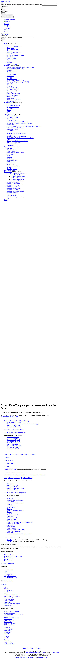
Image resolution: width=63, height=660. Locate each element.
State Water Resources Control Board (17, 173)
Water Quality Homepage (13, 426)
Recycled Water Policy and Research (16, 133)
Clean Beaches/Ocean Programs (15, 503)
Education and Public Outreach (15, 510)
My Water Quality (12, 195)
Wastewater (10, 525)
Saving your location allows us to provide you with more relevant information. (21, 4)
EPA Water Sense (8, 555)
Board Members (11, 45)
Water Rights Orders (12, 489)
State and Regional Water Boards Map (14, 429)
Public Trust (10, 163)
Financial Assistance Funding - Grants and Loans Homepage (23, 424)
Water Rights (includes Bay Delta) (16, 529)
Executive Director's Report (14, 52)
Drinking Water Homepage (14, 422)
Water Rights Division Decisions (15, 488)
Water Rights (7, 146)
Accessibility (7, 632)
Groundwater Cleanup (13, 120)
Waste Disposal (11, 526)
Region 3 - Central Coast (13, 185)
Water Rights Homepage (13, 425)
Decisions (9, 158)
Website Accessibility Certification (31, 648)
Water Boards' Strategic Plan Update (13, 472)
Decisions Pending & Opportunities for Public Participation (13, 613)
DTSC (35, 657)
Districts (9, 110)
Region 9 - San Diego (13, 194)
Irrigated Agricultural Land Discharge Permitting (19, 123)
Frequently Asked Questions (11, 617)
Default (3, 9)
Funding (9, 512)
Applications (10, 154)
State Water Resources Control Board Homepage (16, 421)
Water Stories (7, 27)
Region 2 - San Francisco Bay (15, 183)
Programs (7, 65)
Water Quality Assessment (14, 99)
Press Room (7, 457)
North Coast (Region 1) (13, 437)
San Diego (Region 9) (13, 448)
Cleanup (9, 504)
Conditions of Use (8, 629)
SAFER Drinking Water (13, 93)
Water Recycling (11, 528)
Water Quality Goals (12, 144)
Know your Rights (9, 574)
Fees (8, 155)
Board (6, 43)
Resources (3, 584)
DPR (31, 657)
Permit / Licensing (12, 90)
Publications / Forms (9, 625)
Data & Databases (8, 590)
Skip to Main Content (6, 1)
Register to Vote (8, 560)
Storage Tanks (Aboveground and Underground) (19, 522)
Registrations (10, 164)
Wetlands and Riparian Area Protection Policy (19, 534)
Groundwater (10, 86)
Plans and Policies (12, 59)
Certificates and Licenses (13, 105)
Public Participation (12, 64)
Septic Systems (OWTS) (13, 95)
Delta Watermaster (12, 79)
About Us (6, 24)
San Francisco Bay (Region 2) (15, 438)
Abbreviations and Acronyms (11, 611)
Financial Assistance (12, 85)
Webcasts (9, 62)
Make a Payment (8, 573)
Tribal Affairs (7, 602)
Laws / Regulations (9, 620)
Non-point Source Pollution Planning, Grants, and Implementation (24, 126)
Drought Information (9, 592)
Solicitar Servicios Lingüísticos (12, 596)
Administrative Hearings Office (15, 68)
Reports (9, 167)
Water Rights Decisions (13, 486)
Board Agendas (8, 570)
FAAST (6, 593)
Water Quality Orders (12, 485)
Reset (2, 13)
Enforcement (10, 83)
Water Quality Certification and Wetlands (17, 141)
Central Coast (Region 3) (13, 440)
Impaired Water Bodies (13, 515)
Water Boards (8, 172)
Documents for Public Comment (15, 55)
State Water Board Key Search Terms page (15, 432)
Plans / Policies (8, 622)
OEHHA (40, 657)
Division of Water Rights (16, 180)
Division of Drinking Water (17, 176)
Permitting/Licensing (12, 517)
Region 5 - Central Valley (13, 188)
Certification (10, 501)
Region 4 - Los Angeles (13, 186)
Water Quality (8, 114)
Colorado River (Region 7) (14, 446)
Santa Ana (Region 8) (12, 447)
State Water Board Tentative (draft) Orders (15, 492)
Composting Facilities (12, 117)
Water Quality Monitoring (14, 142)
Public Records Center (10, 623)
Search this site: (5, 37)
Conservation (10, 76)
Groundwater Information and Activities (17, 121)
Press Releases (11, 56)
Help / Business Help (10, 576)
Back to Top (7, 627)
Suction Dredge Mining (13, 523)
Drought (9, 509)
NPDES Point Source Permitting (15, 127)
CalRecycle (26, 657)
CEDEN (6, 589)
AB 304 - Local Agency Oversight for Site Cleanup (20, 67)
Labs (8, 111)
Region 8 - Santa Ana (12, 192)
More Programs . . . (12, 101)
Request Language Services (11, 594)
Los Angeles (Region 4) (13, 441)
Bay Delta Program (12, 149)
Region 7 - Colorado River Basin (15, 191)
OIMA (5, 587)
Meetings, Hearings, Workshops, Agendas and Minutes (18, 478)
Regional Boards (54, 652)
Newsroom (7, 25)
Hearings (9, 157)
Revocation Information (13, 166)
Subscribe (6, 29)
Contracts (9, 77)
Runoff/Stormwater (12, 520)
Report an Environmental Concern (13, 556)
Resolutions (10, 484)
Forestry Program (11, 118)
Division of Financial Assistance (18, 177)
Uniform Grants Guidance (11, 577)
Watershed (10, 532)
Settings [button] (6, 31)
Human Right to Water (13, 87)
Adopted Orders (11, 54)
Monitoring (10, 516)
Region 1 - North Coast (13, 182)
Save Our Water (8, 557)
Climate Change (11, 74)
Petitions (9, 51)
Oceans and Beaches (12, 129)
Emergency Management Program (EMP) (18, 82)
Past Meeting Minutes (12, 49)
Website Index (7, 605)
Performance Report (9, 599)
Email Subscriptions (9, 460)
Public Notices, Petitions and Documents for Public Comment (20, 454)
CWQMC (9, 540)
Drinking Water (8, 102)
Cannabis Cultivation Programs (15, 500)
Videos (9, 61)
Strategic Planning (12, 58)
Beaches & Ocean (12, 71)
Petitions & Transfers (12, 160)
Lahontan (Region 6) (12, 444)
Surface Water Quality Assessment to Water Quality (20, 138)
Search (5, 200)
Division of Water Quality (17, 179)
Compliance (10, 108)
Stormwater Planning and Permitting (16, 136)
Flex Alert (6, 559)
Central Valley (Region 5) (14, 443)
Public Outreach (11, 519)
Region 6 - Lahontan (12, 189)
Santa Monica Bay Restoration (15, 197)
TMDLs (9, 139)
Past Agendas (10, 48)
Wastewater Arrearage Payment (12, 603)
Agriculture (10, 70)
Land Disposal (11, 124)
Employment (7, 616)
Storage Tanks (11, 96)
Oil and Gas (10, 130)
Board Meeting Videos (21, 475)
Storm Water (10, 98)
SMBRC (9, 541)
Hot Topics (7, 466)
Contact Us (7, 28)
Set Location (4, 6)
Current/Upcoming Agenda (14, 46)
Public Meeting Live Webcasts (37, 475)
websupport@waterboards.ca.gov (9, 416)
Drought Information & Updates (15, 80)
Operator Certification (13, 89)
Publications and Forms (10, 469)
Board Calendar (8, 475)
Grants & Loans (8, 619)
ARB (21, 657)
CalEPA (9, 198)
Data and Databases (9, 463)
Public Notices (11, 161)
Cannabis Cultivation (12, 73)
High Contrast (4, 11)
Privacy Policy (7, 630)
